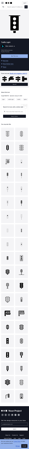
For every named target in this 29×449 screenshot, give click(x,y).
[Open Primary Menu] (2, 3)
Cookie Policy (17, 441)
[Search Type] (3, 6)
